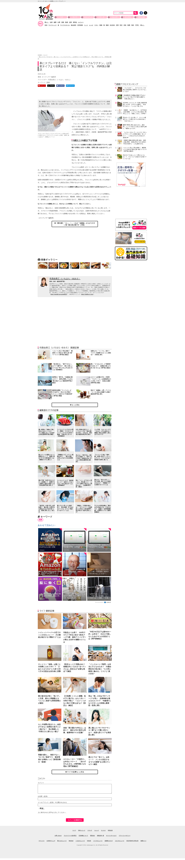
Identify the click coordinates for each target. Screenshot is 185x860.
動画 (66, 22)
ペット (86, 25)
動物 (101, 25)
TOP (61, 17)
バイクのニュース (97, 840)
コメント (41, 782)
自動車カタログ (109, 840)
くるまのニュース (80, 840)
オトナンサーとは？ (111, 835)
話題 (70, 22)
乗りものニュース (62, 840)
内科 (125, 25)
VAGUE (89, 840)
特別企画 (141, 17)
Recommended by (99, 602)
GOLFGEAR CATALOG (132, 840)
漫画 (62, 22)
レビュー (81, 22)
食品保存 (73, 25)
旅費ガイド (143, 840)
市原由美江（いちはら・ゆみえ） (64, 278)
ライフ (75, 17)
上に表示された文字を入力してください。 (52, 812)
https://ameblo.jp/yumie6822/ (59, 294)
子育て (137, 25)
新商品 (75, 22)
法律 (51, 22)
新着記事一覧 (100, 835)
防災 (121, 25)
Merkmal (71, 840)
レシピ (91, 25)
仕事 (59, 22)
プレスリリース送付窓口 (70, 835)
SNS (46, 25)
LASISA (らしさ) (51, 840)
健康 (55, 22)
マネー (96, 25)
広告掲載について (83, 835)
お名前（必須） (43, 796)
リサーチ (101, 17)
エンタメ (128, 17)
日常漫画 (80, 25)
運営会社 (92, 835)
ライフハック (52, 25)
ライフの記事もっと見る (75, 772)
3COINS (112, 25)
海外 (132, 25)
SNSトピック (88, 17)
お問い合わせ (58, 835)
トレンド (115, 17)
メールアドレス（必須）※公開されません (52, 802)
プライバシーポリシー (124, 835)
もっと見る (75, 405)
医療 (128, 25)
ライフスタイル (65, 25)
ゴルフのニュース (119, 840)
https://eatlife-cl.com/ (87, 294)
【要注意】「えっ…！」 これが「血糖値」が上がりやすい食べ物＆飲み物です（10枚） (75, 224)
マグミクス (41, 840)
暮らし (47, 22)
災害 (117, 25)
